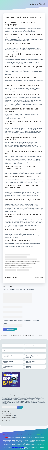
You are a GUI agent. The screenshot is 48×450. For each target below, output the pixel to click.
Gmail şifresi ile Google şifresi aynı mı (23, 261)
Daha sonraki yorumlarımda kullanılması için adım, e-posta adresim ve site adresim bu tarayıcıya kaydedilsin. (22, 320)
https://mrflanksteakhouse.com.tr (18, 335)
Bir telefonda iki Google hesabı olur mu (23, 254)
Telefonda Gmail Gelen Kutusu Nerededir (12, 267)
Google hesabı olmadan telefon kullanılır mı (28, 263)
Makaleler (9, 252)
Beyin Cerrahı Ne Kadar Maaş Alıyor (8, 417)
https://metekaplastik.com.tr (32, 335)
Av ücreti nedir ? (28, 350)
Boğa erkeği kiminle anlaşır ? (8, 350)
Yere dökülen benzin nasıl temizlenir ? (9, 345)
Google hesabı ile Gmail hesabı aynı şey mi (12, 263)
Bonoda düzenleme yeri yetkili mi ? (9, 355)
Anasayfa (4, 5)
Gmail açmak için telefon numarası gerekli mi (29, 259)
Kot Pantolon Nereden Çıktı (11, 277)
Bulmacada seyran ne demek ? (8, 366)
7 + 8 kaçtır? (5, 323)
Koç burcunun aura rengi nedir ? (31, 345)
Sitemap (40, 335)
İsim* (4, 304)
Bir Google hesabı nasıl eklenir (10, 254)
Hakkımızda (21, 5)
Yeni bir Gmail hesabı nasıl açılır (26, 267)
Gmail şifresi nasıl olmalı (35, 261)
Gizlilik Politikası (10, 5)
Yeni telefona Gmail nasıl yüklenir (22, 269)
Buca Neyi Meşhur (39, 277)
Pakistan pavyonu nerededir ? (30, 361)
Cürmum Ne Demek (5, 420)
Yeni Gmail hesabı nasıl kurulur (10, 269)
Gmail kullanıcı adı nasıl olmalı (10, 261)
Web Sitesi (4, 315)
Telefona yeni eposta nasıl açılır (23, 265)
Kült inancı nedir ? (28, 366)
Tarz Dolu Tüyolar (37, 4)
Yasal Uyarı (16, 5)
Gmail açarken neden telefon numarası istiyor (12, 259)
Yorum (4, 292)
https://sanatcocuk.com (5, 335)
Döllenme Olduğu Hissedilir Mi (7, 413)
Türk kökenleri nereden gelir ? (8, 361)
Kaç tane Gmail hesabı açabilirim (10, 265)
